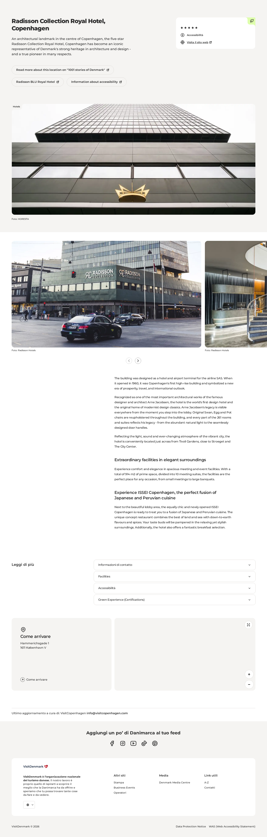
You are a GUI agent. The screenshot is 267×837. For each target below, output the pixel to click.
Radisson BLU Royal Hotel (35, 82)
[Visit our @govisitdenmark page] (144, 743)
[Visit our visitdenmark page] (133, 743)
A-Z (206, 782)
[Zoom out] (249, 684)
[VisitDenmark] (35, 766)
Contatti (209, 787)
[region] (184, 654)
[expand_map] (248, 625)
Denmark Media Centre (174, 782)
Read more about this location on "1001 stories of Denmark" (60, 70)
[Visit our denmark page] (112, 743)
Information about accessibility (94, 82)
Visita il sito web (197, 42)
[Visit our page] (123, 743)
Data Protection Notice (191, 826)
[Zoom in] (249, 674)
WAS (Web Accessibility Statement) (232, 826)
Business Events (124, 787)
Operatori (120, 792)
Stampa (119, 782)
